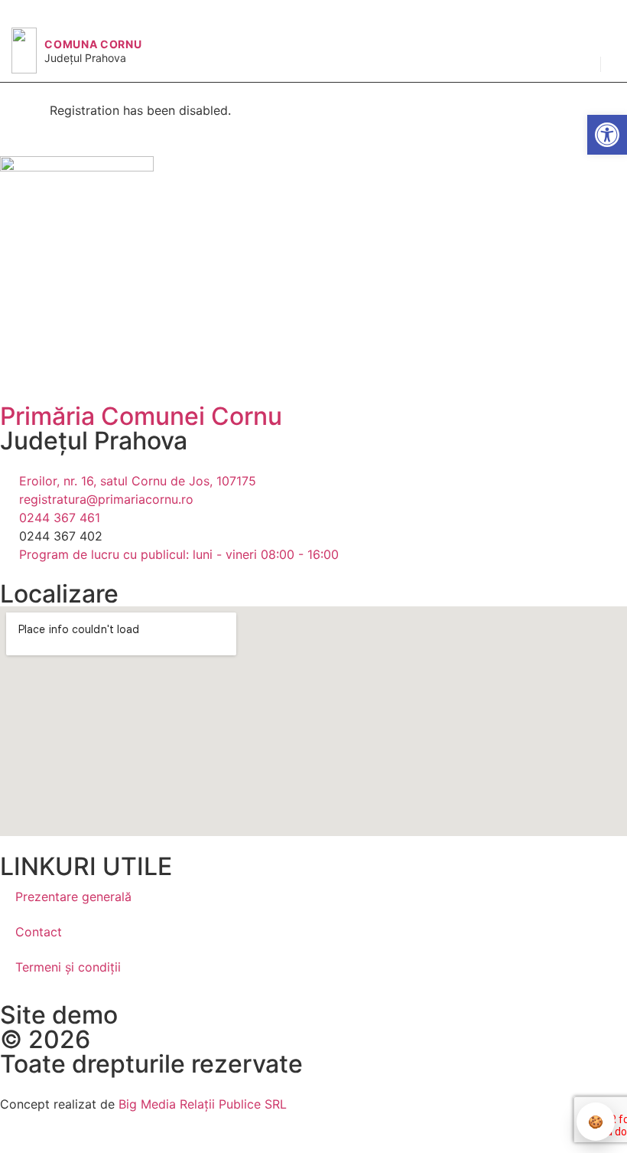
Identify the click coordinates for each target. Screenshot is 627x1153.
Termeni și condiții (68, 967)
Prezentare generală (73, 896)
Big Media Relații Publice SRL (203, 1104)
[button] (581, 53)
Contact (38, 931)
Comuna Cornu (92, 44)
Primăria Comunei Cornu (141, 416)
